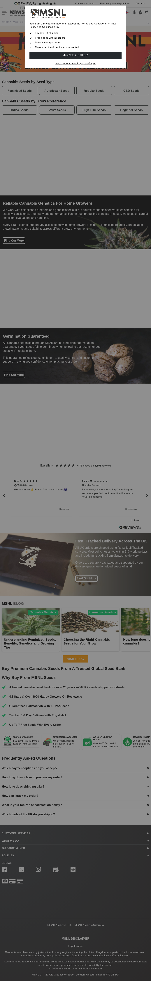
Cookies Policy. (51, 27)
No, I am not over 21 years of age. (76, 63)
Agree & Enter (75, 55)
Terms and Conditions (93, 23)
